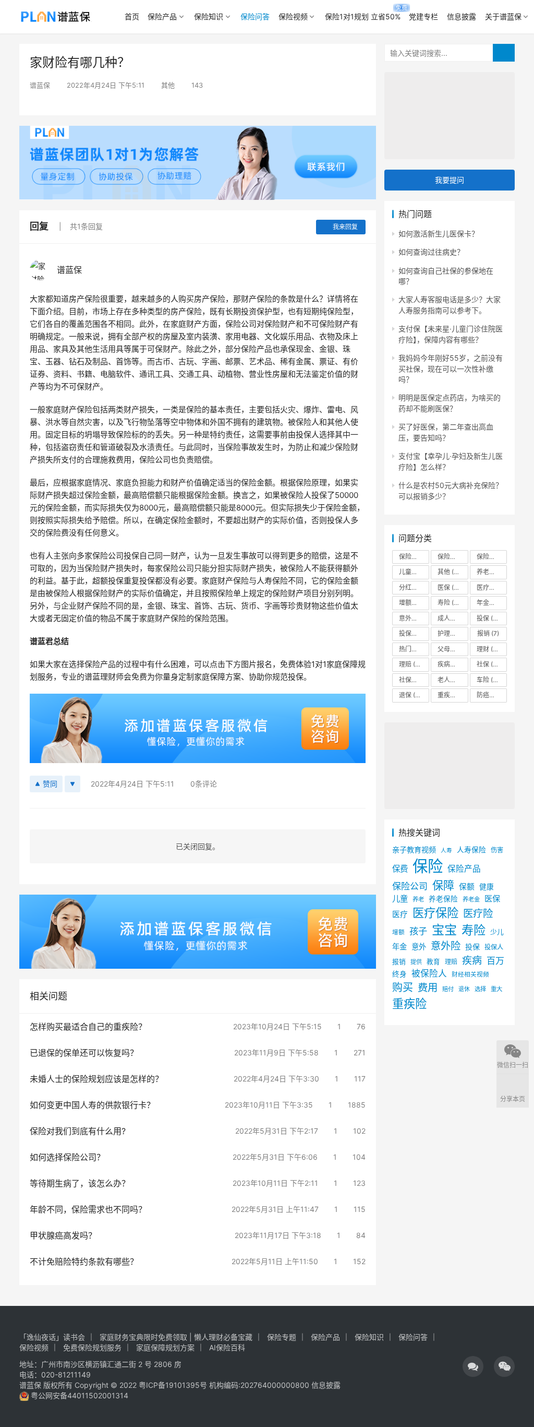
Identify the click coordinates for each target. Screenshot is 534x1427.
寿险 (451, 603)
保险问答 (255, 16)
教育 (433, 962)
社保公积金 (414, 680)
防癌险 (492, 695)
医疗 (400, 914)
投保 (489, 618)
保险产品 (162, 16)
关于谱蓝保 (503, 16)
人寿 (446, 850)
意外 (418, 946)
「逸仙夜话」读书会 (52, 1337)
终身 (399, 974)
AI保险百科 (227, 1347)
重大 (496, 989)
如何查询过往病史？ (431, 251)
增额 (398, 932)
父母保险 (453, 649)
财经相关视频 (470, 974)
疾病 (472, 960)
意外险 (414, 618)
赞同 (50, 783)
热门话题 (414, 649)
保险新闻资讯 (453, 557)
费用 (428, 987)
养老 (418, 899)
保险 (427, 866)
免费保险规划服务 (92, 1347)
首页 (132, 16)
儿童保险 (414, 572)
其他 (168, 85)
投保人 (493, 947)
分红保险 (414, 587)
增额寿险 (414, 603)
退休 (464, 989)
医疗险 (492, 587)
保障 (443, 885)
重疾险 (453, 695)
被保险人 (429, 973)
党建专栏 (423, 16)
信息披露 (461, 16)
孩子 (418, 930)
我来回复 (345, 227)
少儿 (497, 932)
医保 (452, 587)
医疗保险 (435, 913)
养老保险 (443, 899)
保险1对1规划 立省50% (362, 16)
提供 (416, 962)
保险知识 (208, 16)
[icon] (473, 1366)
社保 (491, 664)
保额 (467, 886)
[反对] (72, 784)
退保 (411, 695)
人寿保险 (471, 850)
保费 (400, 869)
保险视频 (293, 16)
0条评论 (203, 783)
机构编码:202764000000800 (260, 1385)
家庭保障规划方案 (165, 1347)
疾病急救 (453, 664)
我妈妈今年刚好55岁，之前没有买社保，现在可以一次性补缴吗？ (450, 368)
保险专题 (281, 1337)
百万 (495, 960)
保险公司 (414, 557)
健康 (486, 887)
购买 (402, 987)
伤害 (497, 850)
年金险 (492, 603)
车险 (489, 680)
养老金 (492, 572)
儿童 (400, 898)
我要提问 (449, 179)
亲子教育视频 (414, 849)
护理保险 (453, 633)
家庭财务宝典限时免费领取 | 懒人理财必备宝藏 (176, 1337)
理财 (489, 649)
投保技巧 (414, 633)
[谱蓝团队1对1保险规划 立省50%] (197, 132)
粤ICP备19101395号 (173, 1385)
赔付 (448, 989)
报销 (488, 633)
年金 (399, 946)
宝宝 (444, 929)
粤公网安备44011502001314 (78, 1395)
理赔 (413, 664)
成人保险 (453, 618)
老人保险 (453, 680)
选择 (480, 989)
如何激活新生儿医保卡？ (438, 233)
